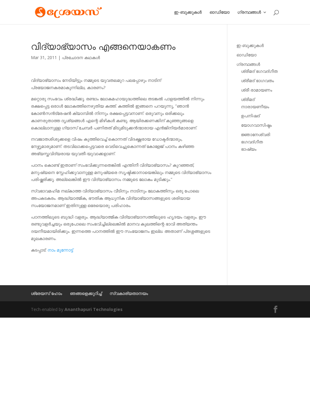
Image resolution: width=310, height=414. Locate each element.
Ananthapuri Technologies (93, 309)
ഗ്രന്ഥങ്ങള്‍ (249, 12)
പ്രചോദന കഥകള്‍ (81, 57)
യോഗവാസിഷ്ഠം (256, 125)
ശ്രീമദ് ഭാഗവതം (257, 80)
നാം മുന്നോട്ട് (60, 250)
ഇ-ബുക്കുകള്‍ (188, 12)
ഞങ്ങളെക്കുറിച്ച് (86, 293)
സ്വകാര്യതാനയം (129, 293)
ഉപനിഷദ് (250, 116)
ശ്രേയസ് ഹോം (46, 293)
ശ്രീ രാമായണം (256, 90)
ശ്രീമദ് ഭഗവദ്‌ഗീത (259, 71)
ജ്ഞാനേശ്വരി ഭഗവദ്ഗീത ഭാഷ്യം (255, 142)
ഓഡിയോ (219, 12)
